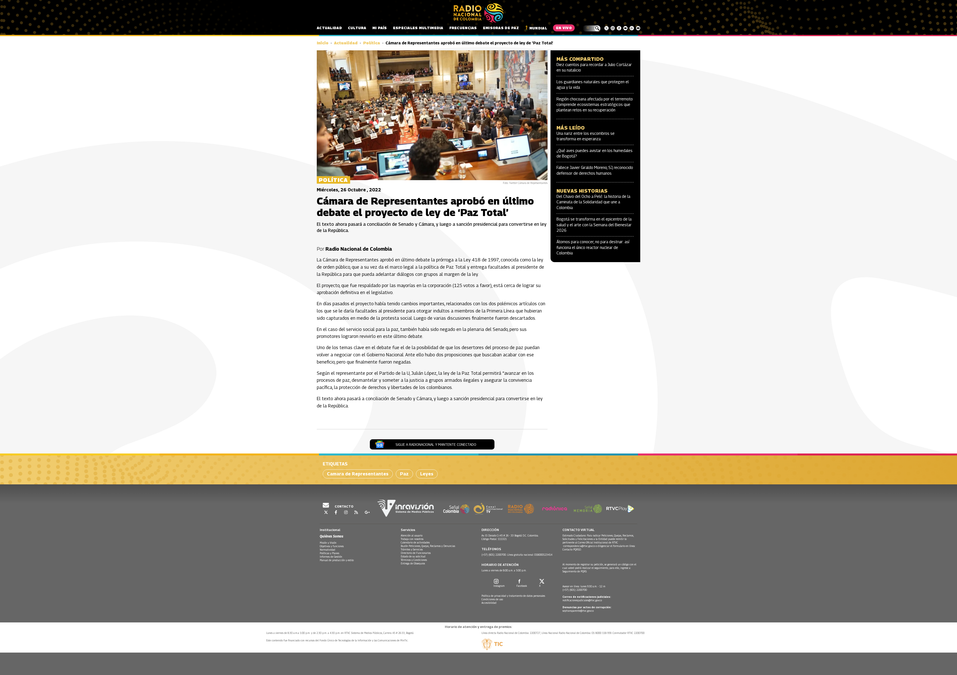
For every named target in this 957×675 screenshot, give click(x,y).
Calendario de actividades (415, 542)
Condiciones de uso (492, 599)
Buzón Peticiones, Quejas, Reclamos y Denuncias (428, 545)
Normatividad (327, 549)
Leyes (426, 473)
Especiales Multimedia (418, 28)
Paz (404, 473)
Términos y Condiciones (414, 559)
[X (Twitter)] (606, 28)
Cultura (357, 28)
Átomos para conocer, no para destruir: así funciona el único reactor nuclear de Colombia (593, 247)
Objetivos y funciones (332, 546)
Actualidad (329, 28)
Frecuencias (463, 28)
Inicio (322, 43)
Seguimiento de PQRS (574, 571)
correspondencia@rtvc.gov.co (579, 545)
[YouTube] (625, 28)
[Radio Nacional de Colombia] (478, 12)
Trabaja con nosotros (412, 538)
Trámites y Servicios (412, 549)
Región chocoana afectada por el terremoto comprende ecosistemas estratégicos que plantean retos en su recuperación (595, 105)
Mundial (538, 28)
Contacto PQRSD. (572, 549)
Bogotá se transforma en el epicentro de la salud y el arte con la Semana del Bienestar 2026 (594, 225)
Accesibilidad (488, 602)
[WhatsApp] (632, 28)
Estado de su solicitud (413, 556)
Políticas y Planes (329, 553)
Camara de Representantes (358, 473)
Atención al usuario (411, 535)
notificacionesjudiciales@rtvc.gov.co (582, 600)
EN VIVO (564, 28)
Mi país (379, 28)
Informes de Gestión (331, 556)
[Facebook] (619, 28)
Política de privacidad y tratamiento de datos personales (513, 595)
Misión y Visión (328, 542)
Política (371, 43)
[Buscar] (591, 28)
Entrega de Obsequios (413, 563)
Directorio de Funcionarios (416, 552)
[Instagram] (613, 28)
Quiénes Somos (331, 536)
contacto (343, 506)
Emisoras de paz (501, 28)
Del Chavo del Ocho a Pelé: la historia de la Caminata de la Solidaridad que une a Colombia (593, 202)
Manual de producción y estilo (337, 560)
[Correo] (638, 28)
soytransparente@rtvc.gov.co (578, 610)
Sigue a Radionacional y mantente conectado (436, 444)
